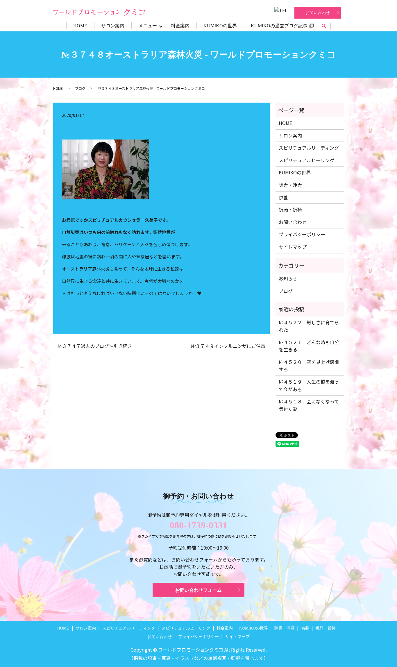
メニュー (147, 25)
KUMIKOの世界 (220, 25)
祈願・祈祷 (290, 209)
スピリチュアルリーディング (309, 147)
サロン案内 (112, 25)
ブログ (80, 88)
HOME (80, 25)
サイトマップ (293, 246)
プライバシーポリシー (302, 234)
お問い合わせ (317, 12)
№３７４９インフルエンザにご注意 (228, 346)
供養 (283, 197)
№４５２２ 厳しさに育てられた (309, 326)
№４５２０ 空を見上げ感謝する (309, 365)
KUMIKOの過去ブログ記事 (279, 25)
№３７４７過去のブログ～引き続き (95, 346)
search (327, 26)
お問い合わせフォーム (198, 590)
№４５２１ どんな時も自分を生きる (309, 346)
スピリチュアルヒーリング (307, 160)
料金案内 (180, 25)
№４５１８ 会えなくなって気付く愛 (309, 405)
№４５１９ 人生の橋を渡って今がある (309, 385)
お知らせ (288, 278)
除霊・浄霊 (290, 184)
